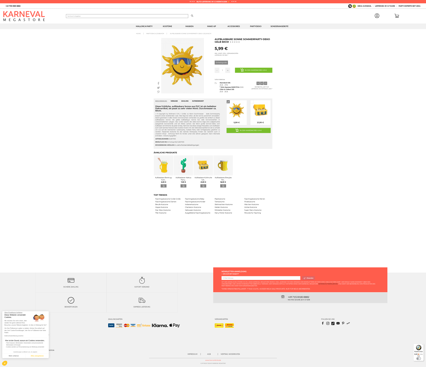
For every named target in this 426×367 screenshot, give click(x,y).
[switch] (418, 358)
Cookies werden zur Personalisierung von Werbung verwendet (25, 347)
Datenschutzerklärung (328, 284)
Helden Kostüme (221, 207)
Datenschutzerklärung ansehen (13, 336)
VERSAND (174, 101)
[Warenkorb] (408, 16)
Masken (189, 26)
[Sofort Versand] (142, 280)
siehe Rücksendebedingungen (188, 145)
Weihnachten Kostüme (224, 204)
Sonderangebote (279, 26)
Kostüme (167, 26)
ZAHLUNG (185, 101)
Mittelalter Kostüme (222, 210)
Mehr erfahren (14, 356)
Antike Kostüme (250, 207)
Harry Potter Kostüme (223, 213)
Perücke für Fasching (252, 213)
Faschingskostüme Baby (194, 199)
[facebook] (323, 324)
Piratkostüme (249, 202)
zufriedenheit (198, 101)
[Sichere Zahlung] (71, 280)
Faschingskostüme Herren (254, 199)
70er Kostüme (160, 213)
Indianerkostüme (191, 204)
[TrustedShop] (352, 6)
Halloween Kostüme (193, 210)
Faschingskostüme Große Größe (167, 199)
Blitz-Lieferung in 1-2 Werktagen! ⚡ (213, 2)
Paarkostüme (220, 199)
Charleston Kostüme (193, 207)
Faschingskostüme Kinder (195, 202)
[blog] (349, 324)
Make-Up (211, 26)
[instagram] (328, 324)
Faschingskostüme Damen (165, 202)
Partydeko (255, 26)
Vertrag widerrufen (230, 354)
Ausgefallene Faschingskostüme (197, 213)
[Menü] (422, 345)
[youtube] (339, 324)
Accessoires (234, 26)
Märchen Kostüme (251, 204)
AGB (209, 354)
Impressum (192, 354)
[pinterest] (344, 324)
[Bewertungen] (71, 300)
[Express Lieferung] (142, 300)
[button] (4, 363)
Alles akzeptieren (37, 356)
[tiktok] (333, 324)
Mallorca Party (144, 26)
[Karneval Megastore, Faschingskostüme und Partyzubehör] (33, 16)
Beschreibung (161, 101)
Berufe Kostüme (161, 204)
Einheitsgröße (221, 63)
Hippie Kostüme (161, 207)
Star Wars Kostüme (163, 210)
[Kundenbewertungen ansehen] (235, 42)
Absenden (310, 278)
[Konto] (377, 16)
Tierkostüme (219, 202)
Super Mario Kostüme (252, 210)
